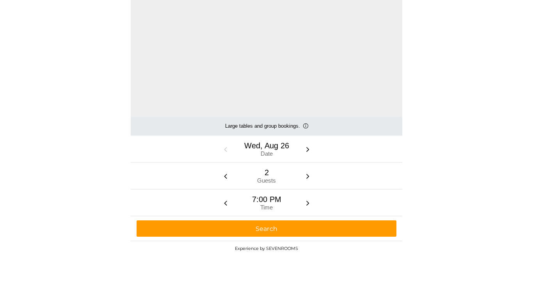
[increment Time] (307, 202)
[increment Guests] (307, 176)
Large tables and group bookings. (262, 129)
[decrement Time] (225, 202)
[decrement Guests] (225, 176)
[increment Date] (307, 149)
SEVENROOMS (282, 248)
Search (267, 228)
